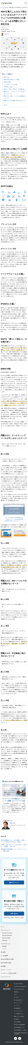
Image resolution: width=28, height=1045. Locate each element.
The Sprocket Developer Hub (21, 986)
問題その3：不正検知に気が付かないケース (15, 101)
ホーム (2, 926)
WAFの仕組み (7, 82)
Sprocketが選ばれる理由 (7, 959)
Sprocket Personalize (7, 933)
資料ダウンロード (14, 882)
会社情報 (3, 966)
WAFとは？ (7, 77)
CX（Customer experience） (19, 989)
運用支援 (4, 946)
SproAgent (4, 940)
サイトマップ (16, 1005)
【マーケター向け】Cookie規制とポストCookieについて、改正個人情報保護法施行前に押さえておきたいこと (14, 519)
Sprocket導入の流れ (6, 962)
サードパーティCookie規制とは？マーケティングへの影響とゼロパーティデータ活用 (14, 799)
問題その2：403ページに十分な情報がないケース (15, 97)
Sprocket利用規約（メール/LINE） (20, 1030)
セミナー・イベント (6, 969)
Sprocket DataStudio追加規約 (19, 1024)
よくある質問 (4, 955)
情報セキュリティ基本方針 (19, 1016)
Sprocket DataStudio (7, 935)
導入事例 (3, 952)
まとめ (5, 105)
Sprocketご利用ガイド (20, 983)
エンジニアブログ (19, 1002)
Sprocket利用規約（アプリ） (19, 1027)
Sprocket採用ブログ (19, 1000)
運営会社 (17, 1019)
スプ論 (17, 997)
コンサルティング (5, 943)
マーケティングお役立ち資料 (8, 973)
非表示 (10, 74)
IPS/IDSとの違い (8, 86)
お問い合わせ (14, 913)
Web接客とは (16, 991)
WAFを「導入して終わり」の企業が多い (14, 89)
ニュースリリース (5, 976)
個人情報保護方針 (17, 1008)
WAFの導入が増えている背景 (11, 79)
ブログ (15, 994)
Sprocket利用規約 (17, 1021)
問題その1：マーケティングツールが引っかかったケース (15, 92)
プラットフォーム (5, 930)
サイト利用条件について (18, 1013)
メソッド (4, 948)
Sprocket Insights (6, 938)
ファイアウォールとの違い (11, 84)
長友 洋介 (13, 823)
